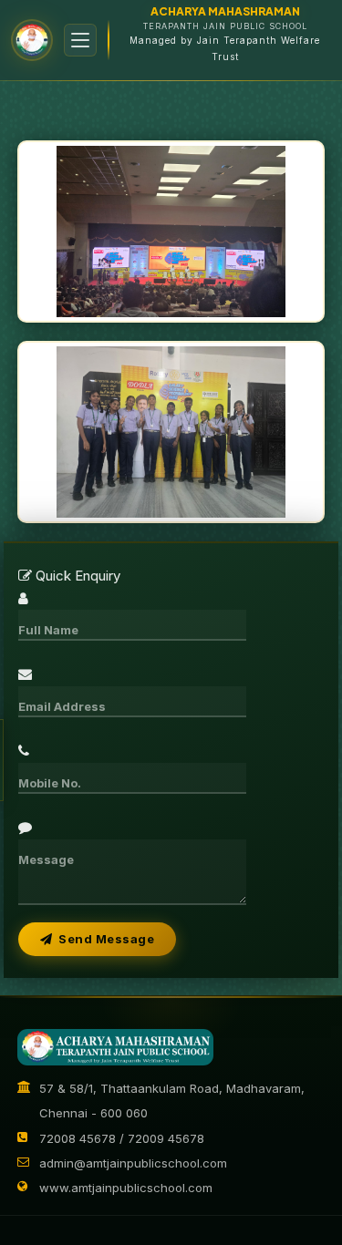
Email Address (62, 706)
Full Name (48, 629)
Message (46, 859)
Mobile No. (49, 783)
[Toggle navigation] (80, 40)
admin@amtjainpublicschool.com (133, 1163)
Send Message (103, 938)
